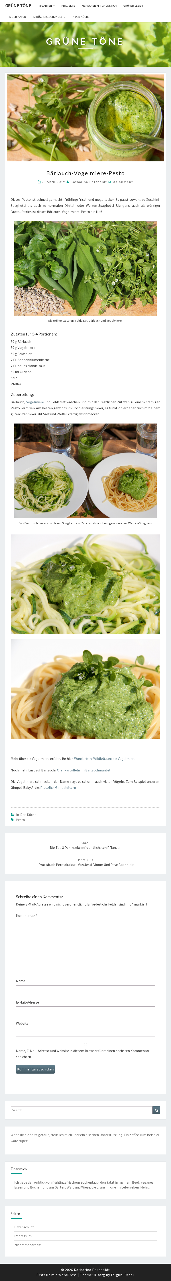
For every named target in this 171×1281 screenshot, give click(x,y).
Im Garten (45, 6)
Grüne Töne (18, 5)
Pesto (20, 819)
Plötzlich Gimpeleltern (58, 787)
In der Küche (81, 17)
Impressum (23, 1236)
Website (22, 1023)
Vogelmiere (35, 402)
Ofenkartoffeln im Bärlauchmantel (83, 770)
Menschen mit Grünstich (99, 6)
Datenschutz (24, 1227)
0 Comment (123, 182)
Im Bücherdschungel (48, 17)
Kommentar (26, 915)
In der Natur (17, 17)
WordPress (67, 1275)
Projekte (68, 6)
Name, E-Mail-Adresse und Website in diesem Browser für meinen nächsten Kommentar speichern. (82, 1053)
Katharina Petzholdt (89, 182)
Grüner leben (133, 6)
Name (20, 981)
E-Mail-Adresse (27, 1002)
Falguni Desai (122, 1275)
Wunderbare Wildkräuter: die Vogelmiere (104, 758)
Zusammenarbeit (27, 1245)
